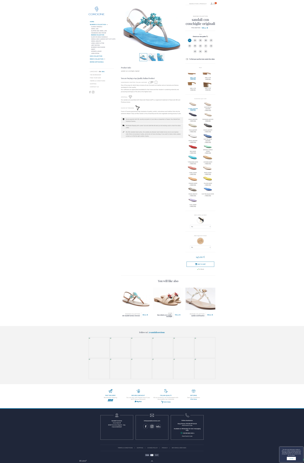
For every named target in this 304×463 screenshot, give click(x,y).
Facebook (90, 92)
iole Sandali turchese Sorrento (131, 315)
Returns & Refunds (179, 448)
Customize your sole (200, 98)
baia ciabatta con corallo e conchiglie (164, 315)
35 (200, 40)
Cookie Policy (152, 448)
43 (195, 51)
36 (206, 40)
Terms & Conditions (97, 81)
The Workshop (95, 75)
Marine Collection (97, 35)
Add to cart (200, 264)
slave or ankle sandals (99, 37)
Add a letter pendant (200, 215)
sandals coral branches (197, 315)
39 (195, 46)
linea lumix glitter (97, 43)
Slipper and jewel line (99, 31)
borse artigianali (97, 62)
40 (200, 46)
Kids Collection (96, 56)
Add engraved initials (200, 235)
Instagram (93, 92)
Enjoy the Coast (96, 92)
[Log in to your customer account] (212, 4)
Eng (103, 71)
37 (211, 40)
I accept (291, 458)
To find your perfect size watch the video (202, 59)
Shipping (93, 84)
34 (195, 40)
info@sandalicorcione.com (152, 421)
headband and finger (98, 33)
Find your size (95, 78)
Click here (193, 399)
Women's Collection (98, 24)
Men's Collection (96, 59)
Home (92, 21)
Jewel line (94, 28)
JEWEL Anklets (96, 41)
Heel (200, 67)
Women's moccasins (98, 47)
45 (206, 51)
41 (205, 46)
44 (200, 51)
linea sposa (95, 53)
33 (189, 40)
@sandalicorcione (157, 332)
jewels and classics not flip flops (103, 39)
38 (189, 46)
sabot (93, 49)
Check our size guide (199, 36)
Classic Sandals (96, 26)
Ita (100, 71)
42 (211, 46)
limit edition (95, 45)
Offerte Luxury (96, 51)
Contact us (94, 87)
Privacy (165, 448)
